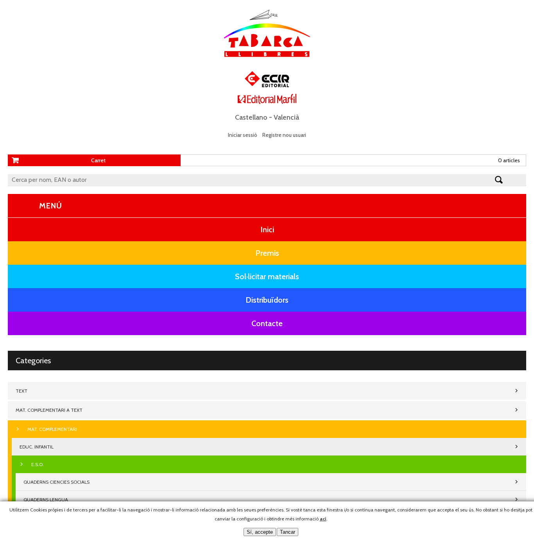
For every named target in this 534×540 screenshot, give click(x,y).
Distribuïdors (267, 300)
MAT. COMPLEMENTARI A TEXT (49, 410)
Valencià (286, 117)
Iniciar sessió (242, 134)
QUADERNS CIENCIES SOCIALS (56, 482)
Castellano (251, 117)
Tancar (287, 532)
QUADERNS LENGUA (45, 499)
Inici (267, 229)
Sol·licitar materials (267, 276)
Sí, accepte (260, 532)
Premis (267, 253)
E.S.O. (37, 464)
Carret (98, 160)
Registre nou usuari (284, 134)
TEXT (21, 391)
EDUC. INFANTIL (37, 447)
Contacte (267, 323)
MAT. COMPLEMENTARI (52, 429)
